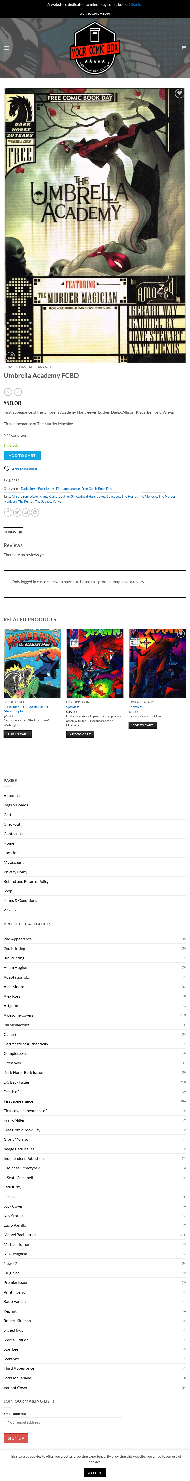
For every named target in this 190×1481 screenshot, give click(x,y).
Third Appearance (19, 1368)
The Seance (43, 501)
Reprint (10, 1311)
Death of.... (12, 1091)
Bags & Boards (16, 804)
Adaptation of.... (17, 977)
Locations (12, 852)
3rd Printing (14, 958)
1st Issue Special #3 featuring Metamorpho (26, 709)
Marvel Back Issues (20, 1234)
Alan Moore (14, 986)
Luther (65, 496)
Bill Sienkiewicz (16, 1024)
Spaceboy (113, 496)
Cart (7, 814)
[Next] (186, 690)
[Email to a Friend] (26, 512)
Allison (16, 496)
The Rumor (25, 501)
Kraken (54, 496)
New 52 (10, 1263)
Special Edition (16, 1339)
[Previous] (4, 690)
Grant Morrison (17, 1139)
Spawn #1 (73, 707)
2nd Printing (14, 948)
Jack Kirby (12, 1187)
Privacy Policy (15, 871)
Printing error (15, 1292)
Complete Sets (16, 1053)
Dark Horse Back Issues (38, 489)
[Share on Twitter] (17, 512)
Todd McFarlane (17, 1377)
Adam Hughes (16, 967)
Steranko (11, 1358)
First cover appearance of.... (26, 1110)
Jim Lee (10, 1196)
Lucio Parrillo (15, 1225)
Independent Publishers (24, 1158)
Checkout (12, 824)
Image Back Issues (19, 1148)
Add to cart (22, 455)
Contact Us (13, 833)
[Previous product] (18, 392)
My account (14, 862)
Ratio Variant (15, 1301)
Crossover (12, 1062)
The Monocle (148, 496)
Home (9, 367)
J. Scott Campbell (18, 1177)
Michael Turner (16, 1244)
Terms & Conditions (20, 900)
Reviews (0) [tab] (13, 532)
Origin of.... (13, 1272)
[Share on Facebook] (8, 512)
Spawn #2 (136, 707)
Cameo (10, 1034)
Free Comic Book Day (96, 489)
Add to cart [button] (17, 734)
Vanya (57, 501)
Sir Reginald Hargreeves (88, 496)
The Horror (129, 496)
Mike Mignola (15, 1253)
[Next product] (8, 392)
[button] (7, 48)
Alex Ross (12, 996)
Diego (33, 496)
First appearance (35, 367)
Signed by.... (13, 1330)
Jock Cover (13, 1206)
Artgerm (11, 1005)
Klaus (43, 496)
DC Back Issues (17, 1082)
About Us (12, 795)
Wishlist (11, 910)
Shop (8, 891)
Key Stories (13, 1215)
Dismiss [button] (135, 4)
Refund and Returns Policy (26, 881)
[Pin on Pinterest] (35, 512)
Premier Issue (15, 1282)
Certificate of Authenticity (26, 1043)
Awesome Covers (18, 1015)
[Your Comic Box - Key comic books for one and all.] (95, 48)
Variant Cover (15, 1387)
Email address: (15, 1414)
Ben (25, 496)
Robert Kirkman (17, 1320)
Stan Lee (11, 1349)
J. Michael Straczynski (22, 1167)
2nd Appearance (18, 938)
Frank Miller (14, 1120)
